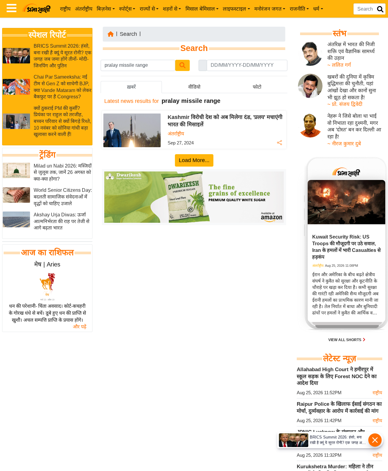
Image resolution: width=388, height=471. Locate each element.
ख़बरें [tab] (131, 87)
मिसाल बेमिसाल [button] (200, 9)
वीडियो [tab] (194, 87)
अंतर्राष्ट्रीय (83, 9)
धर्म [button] (316, 9)
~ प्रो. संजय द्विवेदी (344, 104)
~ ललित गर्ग (339, 65)
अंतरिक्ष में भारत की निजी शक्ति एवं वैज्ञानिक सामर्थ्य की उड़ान (351, 51)
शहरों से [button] (170, 9)
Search (128, 34)
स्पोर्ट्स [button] (125, 9)
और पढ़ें (79, 326)
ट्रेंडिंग (47, 154)
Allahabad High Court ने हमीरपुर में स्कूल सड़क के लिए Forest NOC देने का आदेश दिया (336, 376)
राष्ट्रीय (65, 9)
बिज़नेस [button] (104, 9)
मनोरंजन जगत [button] (268, 9)
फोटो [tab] (257, 87)
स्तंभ (339, 33)
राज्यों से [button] (147, 9)
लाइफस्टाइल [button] (234, 9)
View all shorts (345, 340)
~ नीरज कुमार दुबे (344, 144)
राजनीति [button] (297, 9)
